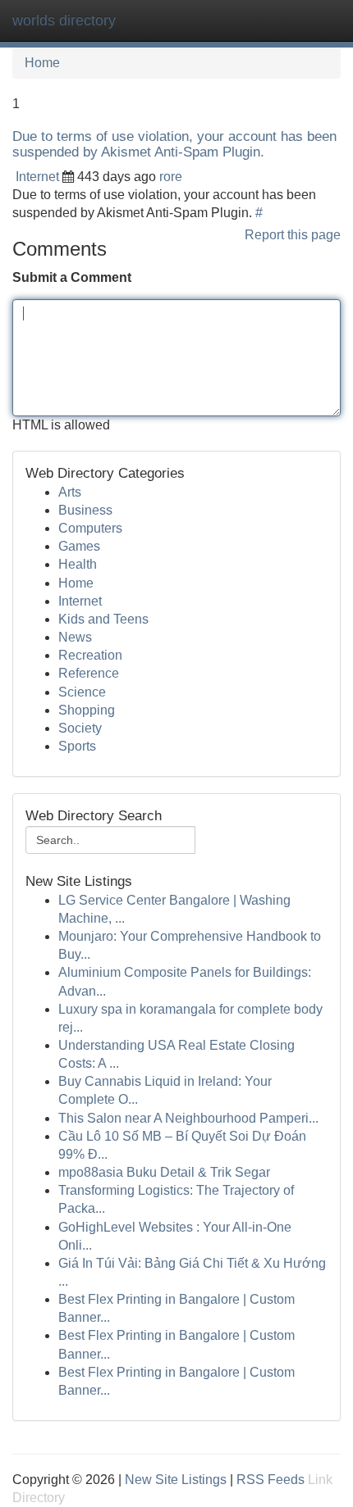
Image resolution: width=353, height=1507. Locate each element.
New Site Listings (176, 1480)
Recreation (90, 655)
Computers (90, 528)
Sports (77, 746)
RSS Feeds (270, 1480)
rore (170, 177)
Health (77, 564)
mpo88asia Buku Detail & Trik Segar (164, 1172)
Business (85, 510)
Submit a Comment (71, 277)
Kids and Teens (103, 619)
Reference (88, 673)
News (75, 637)
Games (79, 546)
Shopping (86, 710)
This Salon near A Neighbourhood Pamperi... (188, 1118)
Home (42, 63)
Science (82, 692)
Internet (37, 177)
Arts (69, 492)
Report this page (293, 235)
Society (80, 728)
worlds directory (64, 20)
